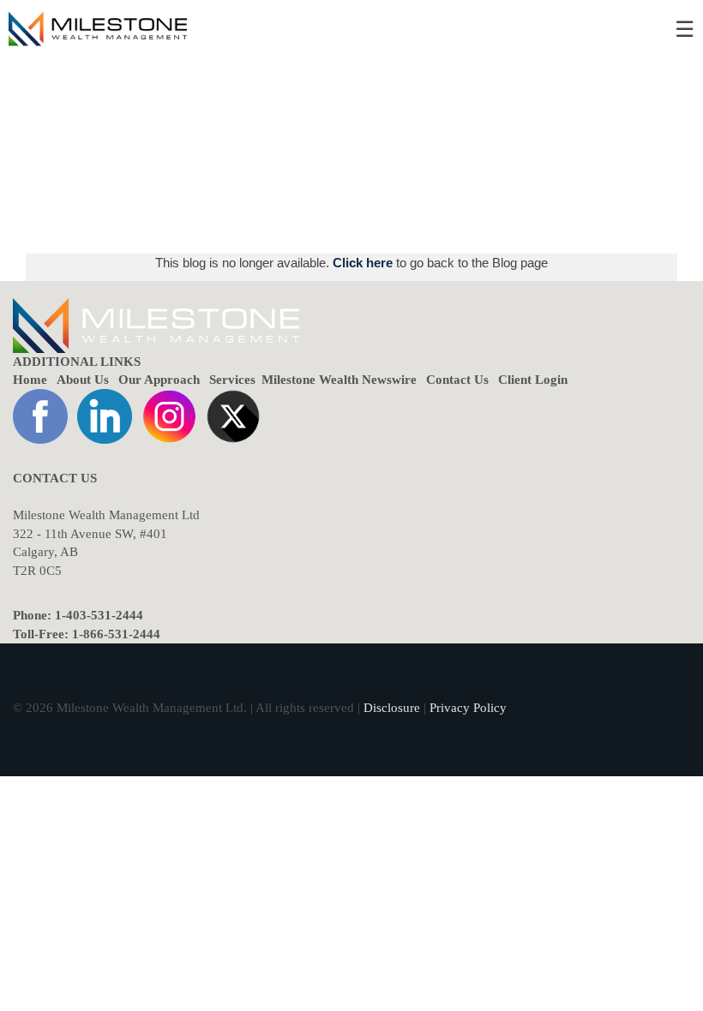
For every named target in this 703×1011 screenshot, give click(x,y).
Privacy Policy (468, 708)
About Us (83, 379)
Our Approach (159, 379)
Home (30, 379)
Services (232, 379)
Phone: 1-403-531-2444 (78, 615)
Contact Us (457, 379)
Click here (364, 262)
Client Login (533, 379)
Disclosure (392, 708)
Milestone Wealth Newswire (339, 379)
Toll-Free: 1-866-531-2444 (86, 634)
